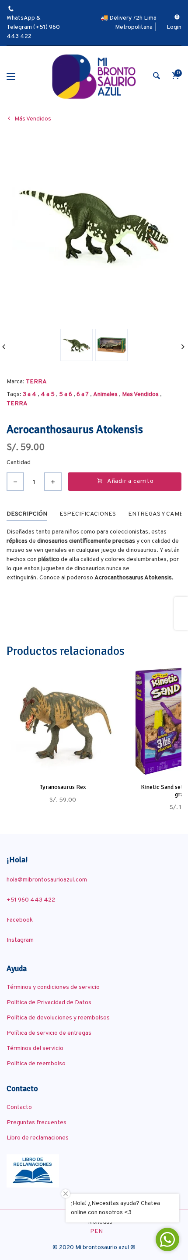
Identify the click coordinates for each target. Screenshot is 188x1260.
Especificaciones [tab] (87, 514)
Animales (105, 394)
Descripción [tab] (27, 514)
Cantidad (19, 462)
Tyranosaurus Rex (63, 787)
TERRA (36, 382)
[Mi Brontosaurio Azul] (94, 76)
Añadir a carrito (130, 481)
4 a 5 (48, 394)
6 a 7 (83, 394)
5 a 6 (65, 394)
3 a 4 (29, 394)
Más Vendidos (32, 119)
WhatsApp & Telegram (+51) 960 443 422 (33, 27)
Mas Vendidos (140, 394)
